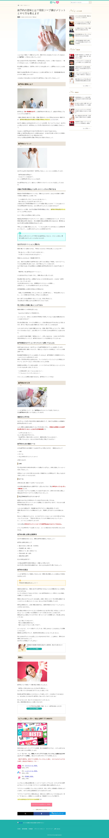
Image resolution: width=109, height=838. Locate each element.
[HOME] (18, 5)
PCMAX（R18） (29, 776)
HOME (19, 828)
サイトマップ (49, 828)
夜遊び (35, 17)
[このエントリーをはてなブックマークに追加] (58, 813)
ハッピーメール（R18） (31, 771)
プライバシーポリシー (39, 828)
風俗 (21, 5)
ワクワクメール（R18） (31, 765)
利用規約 (31, 828)
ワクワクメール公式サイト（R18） (41, 804)
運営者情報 (24, 828)
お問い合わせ (57, 828)
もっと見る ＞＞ (86, 85)
